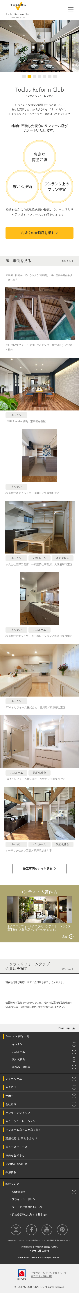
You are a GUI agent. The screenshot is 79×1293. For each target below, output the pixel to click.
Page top (64, 1027)
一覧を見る (65, 261)
